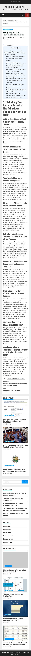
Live (27, 15)
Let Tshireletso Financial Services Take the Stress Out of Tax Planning (15, 75)
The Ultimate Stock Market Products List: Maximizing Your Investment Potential (15, 510)
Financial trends (7, 542)
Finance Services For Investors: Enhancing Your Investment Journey (15, 383)
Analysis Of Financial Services (11, 390)
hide (19, 48)
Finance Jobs (6, 526)
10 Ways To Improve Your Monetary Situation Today (15, 584)
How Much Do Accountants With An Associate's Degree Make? (13, 504)
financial (10, 378)
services (15, 378)
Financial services (8, 29)
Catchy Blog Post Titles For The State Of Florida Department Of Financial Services (15, 459)
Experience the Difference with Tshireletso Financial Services (15, 86)
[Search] (22, 15)
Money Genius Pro (15, 7)
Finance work (7, 533)
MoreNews (26, 652)
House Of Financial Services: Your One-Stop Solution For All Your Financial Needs (15, 435)
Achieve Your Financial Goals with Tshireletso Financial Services (15, 58)
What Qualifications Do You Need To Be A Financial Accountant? (14, 494)
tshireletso (21, 378)
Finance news (7, 529)
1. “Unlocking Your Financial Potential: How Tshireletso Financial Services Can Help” (15, 52)
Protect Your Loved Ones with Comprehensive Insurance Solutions (16, 80)
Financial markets (8, 536)
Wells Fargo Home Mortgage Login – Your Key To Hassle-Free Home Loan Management (15, 409)
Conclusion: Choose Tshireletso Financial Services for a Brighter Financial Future (16, 95)
